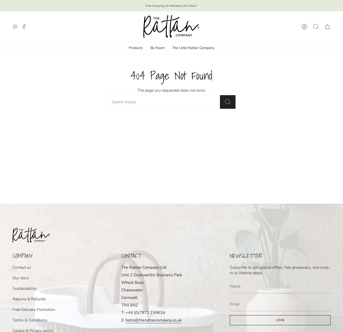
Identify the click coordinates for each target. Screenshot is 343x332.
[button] (316, 26)
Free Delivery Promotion (34, 309)
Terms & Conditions (30, 320)
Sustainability (25, 288)
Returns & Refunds (29, 299)
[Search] (228, 102)
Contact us (22, 267)
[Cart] (327, 26)
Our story (21, 278)
